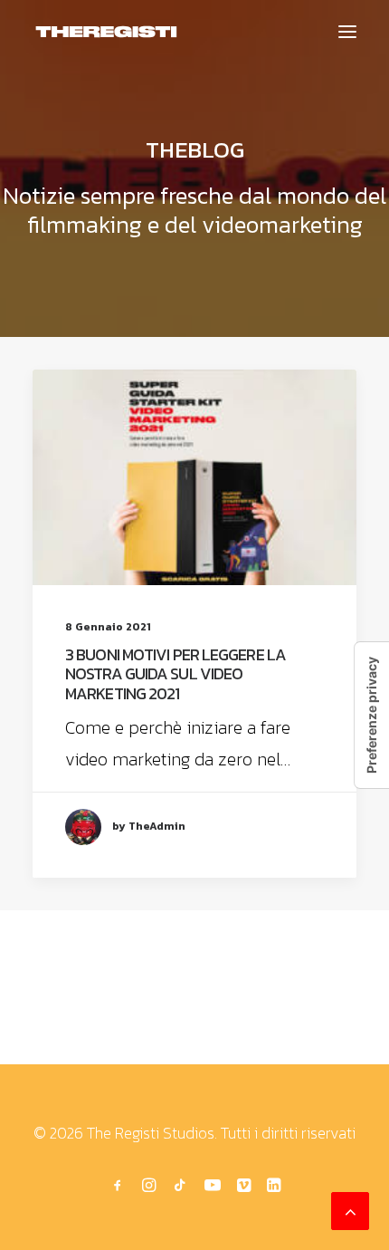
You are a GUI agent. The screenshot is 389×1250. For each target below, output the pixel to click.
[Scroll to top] (350, 1209)
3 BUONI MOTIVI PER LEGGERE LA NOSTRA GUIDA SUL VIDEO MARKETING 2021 (175, 674)
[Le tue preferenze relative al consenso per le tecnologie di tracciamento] (372, 715)
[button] (347, 31)
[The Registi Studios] (106, 31)
